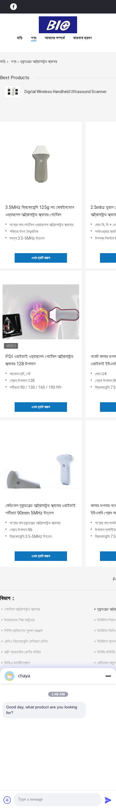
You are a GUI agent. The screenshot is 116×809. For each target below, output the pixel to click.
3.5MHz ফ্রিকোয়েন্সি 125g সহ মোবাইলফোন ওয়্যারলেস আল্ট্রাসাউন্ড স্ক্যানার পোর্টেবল (39, 211)
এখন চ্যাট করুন (41, 258)
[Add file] (7, 800)
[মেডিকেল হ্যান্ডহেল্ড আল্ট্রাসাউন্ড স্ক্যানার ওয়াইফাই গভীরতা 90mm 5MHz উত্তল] (41, 461)
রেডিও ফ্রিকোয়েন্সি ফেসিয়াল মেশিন (26, 641)
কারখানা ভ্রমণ (82, 38)
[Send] (108, 800)
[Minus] (108, 676)
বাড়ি (20, 38)
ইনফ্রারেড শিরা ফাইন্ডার (19, 620)
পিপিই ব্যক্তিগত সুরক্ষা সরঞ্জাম (23, 630)
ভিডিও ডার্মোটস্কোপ (17, 662)
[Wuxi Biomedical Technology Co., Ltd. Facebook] (13, 6)
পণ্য (33, 38)
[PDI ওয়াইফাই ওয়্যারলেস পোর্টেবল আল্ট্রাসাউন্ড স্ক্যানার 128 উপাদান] (41, 311)
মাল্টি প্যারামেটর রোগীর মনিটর (22, 652)
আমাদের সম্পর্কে (55, 38)
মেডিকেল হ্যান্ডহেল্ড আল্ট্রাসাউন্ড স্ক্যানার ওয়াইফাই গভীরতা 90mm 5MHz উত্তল (40, 509)
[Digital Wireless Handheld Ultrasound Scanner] (12, 91)
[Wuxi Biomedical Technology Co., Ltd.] (58, 24)
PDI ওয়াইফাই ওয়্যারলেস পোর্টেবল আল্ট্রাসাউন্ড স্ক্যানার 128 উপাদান (39, 360)
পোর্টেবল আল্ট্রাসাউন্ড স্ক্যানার (22, 609)
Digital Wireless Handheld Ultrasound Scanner (65, 91)
